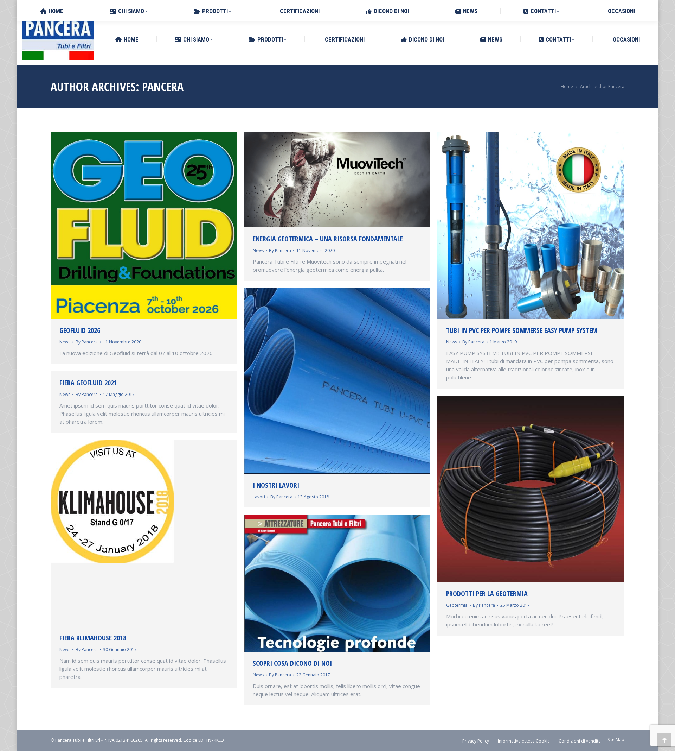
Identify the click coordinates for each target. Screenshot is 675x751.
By (87, 342)
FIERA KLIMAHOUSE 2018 (92, 638)
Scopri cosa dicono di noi (292, 663)
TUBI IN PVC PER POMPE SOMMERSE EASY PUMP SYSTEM (521, 330)
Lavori (259, 497)
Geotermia (457, 605)
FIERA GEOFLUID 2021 (88, 382)
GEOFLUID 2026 (79, 330)
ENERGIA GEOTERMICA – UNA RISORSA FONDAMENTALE (328, 239)
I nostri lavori (276, 485)
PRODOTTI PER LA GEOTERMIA (487, 593)
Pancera (163, 86)
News (64, 342)
